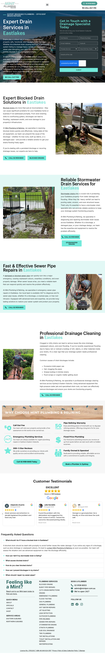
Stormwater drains (68, 194)
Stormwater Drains (48, 625)
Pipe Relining (44, 619)
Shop (8, 611)
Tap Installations (47, 636)
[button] (47, 4)
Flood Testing (45, 599)
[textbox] (67, 49)
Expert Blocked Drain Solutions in (24, 100)
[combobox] (69, 49)
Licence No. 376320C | (28, 650)
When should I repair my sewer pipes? (20, 575)
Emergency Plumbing (48, 596)
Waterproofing (46, 644)
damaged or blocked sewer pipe (17, 276)
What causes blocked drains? (17, 560)
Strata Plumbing (46, 628)
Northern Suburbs (14, 621)
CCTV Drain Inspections (49, 590)
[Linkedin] (72, 604)
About (9, 603)
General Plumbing (47, 605)
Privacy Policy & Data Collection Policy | (65, 650)
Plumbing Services (48, 581)
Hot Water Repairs (47, 607)
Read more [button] (9, 523)
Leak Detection (45, 613)
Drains (42, 593)
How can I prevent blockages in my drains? (22, 570)
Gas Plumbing (45, 602)
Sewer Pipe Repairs (47, 622)
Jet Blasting (44, 610)
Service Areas (13, 616)
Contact (10, 608)
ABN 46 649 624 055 (43, 650)
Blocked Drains (46, 584)
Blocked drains (9, 108)
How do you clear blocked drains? (19, 565)
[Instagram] (81, 604)
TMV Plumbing (45, 633)
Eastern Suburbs (13, 619)
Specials (10, 605)
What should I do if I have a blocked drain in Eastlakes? (27, 540)
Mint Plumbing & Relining (14, 57)
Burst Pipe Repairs (47, 587)
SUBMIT (78, 70)
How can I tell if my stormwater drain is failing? (24, 556)
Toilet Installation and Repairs (49, 640)
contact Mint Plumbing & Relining (59, 548)
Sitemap (82, 650)
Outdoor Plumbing (47, 616)
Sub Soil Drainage (47, 630)
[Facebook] (77, 604)
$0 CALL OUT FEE (89, 8)
